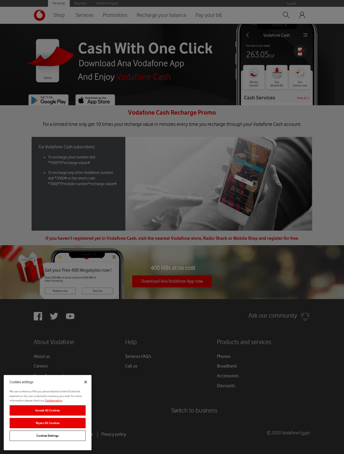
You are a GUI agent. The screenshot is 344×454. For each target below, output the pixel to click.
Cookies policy (53, 400)
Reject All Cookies (48, 423)
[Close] (86, 382)
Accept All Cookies (47, 410)
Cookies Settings (48, 435)
